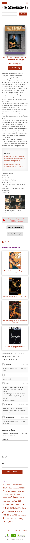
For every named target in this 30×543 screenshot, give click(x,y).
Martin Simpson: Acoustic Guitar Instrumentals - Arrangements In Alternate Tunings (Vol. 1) (14, 159)
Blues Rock (12, 488)
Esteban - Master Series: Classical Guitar (15, 296)
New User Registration (15, 227)
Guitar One (14, 505)
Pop (9, 515)
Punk (13, 515)
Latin (9, 512)
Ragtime (19, 515)
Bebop (13, 484)
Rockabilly (10, 518)
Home (5, 531)
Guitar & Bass (10, 501)
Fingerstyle (11, 494)
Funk (17, 497)
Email (4, 463)
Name (4, 457)
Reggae (24, 515)
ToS (20, 531)
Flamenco (19, 494)
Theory (20, 518)
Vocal (14, 522)
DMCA (25, 531)
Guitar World (18, 508)
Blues (5, 487)
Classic (22, 487)
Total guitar (7, 521)
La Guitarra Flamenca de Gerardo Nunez (15, 347)
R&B (15, 515)
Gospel (4, 501)
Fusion (22, 497)
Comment (6, 439)
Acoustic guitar (16, 64)
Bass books (7, 484)
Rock (9, 242)
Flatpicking (6, 497)
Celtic (17, 488)
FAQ (16, 531)
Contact (10, 531)
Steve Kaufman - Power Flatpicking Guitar (15, 271)
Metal (13, 511)
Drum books (15, 491)
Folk (6, 242)
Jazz (4, 511)
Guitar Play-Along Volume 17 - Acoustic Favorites (15, 321)
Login (4, 3)
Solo (15, 518)
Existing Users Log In (15, 234)
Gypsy (24, 508)
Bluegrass (18, 484)
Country (6, 491)
